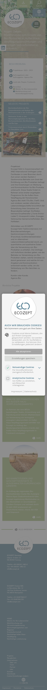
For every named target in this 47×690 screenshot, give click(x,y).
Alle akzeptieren (23, 351)
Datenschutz (30, 391)
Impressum (16, 391)
